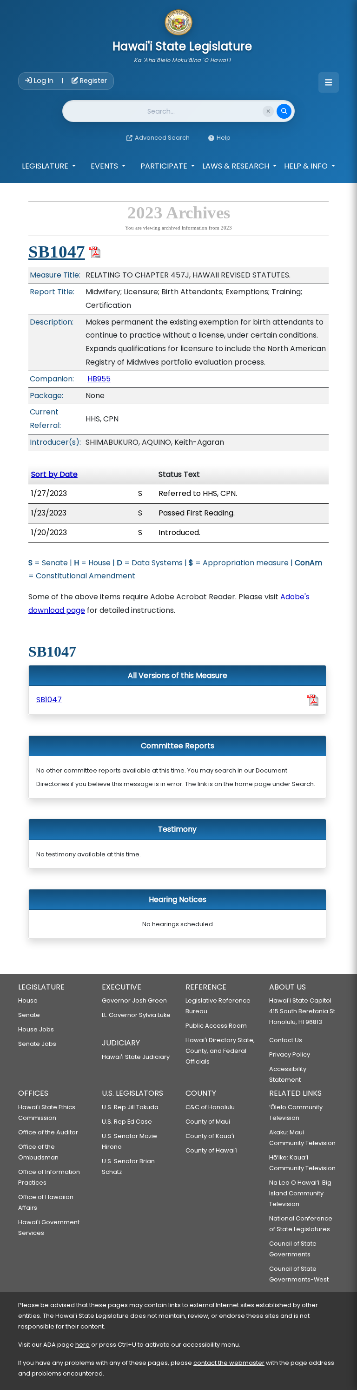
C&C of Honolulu (210, 1107)
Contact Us (285, 1040)
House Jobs (36, 1029)
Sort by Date (54, 474)
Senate (29, 1015)
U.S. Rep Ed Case (127, 1122)
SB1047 (56, 251)
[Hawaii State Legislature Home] (178, 23)
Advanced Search (162, 138)
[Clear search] (268, 111)
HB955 (99, 378)
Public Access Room (216, 1026)
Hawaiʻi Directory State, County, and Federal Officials (220, 1050)
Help (224, 138)
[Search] (284, 111)
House (28, 1000)
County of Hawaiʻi (211, 1150)
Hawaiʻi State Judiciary (136, 1057)
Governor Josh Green (134, 1000)
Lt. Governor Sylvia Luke (136, 1015)
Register (92, 80)
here (82, 1345)
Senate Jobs (37, 1044)
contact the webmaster (228, 1363)
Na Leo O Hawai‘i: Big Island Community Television (300, 1193)
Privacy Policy (289, 1054)
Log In (43, 80)
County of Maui (207, 1122)
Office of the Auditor (48, 1132)
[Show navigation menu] (328, 82)
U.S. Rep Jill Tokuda (130, 1107)
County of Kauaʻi (209, 1136)
